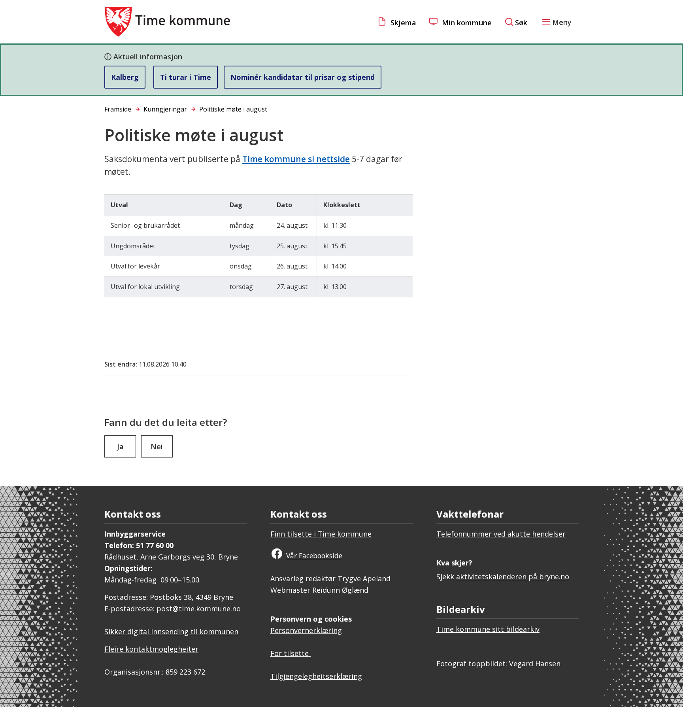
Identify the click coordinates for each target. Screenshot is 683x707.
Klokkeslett (341, 204)
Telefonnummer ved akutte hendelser (501, 534)
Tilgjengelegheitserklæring (316, 676)
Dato (284, 204)
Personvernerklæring (306, 630)
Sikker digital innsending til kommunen (171, 631)
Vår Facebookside (314, 555)
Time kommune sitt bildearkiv (488, 629)
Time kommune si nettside (296, 158)
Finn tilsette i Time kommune (321, 534)
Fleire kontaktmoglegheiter (151, 649)
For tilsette (290, 653)
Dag (236, 204)
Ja (120, 446)
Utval (119, 204)
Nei (157, 446)
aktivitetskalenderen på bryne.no (512, 576)
